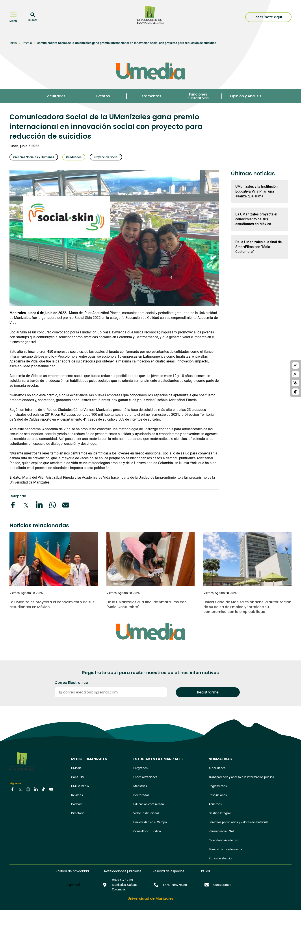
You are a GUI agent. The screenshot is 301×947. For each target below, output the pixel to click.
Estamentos (150, 96)
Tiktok (43, 789)
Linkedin (36, 789)
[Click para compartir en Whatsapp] (52, 505)
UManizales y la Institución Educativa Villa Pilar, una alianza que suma (256, 191)
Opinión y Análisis (245, 96)
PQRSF (206, 871)
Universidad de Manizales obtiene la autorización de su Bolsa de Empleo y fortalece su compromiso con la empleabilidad (247, 606)
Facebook (12, 789)
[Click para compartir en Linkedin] (39, 505)
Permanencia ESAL (222, 831)
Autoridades (217, 768)
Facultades (55, 96)
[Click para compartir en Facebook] (12, 505)
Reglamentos (218, 786)
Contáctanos (222, 884)
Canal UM (77, 777)
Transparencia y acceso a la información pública (241, 777)
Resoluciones (218, 795)
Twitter (20, 789)
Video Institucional (146, 813)
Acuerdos (215, 804)
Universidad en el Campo (150, 822)
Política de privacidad (72, 871)
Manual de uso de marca (225, 849)
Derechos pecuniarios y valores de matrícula (238, 822)
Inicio (13, 43)
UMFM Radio (80, 786)
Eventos (103, 96)
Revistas (77, 795)
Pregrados (140, 768)
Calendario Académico (224, 840)
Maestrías (140, 786)
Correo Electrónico (71, 682)
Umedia (27, 43)
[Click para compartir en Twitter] (26, 505)
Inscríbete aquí (268, 17)
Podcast (77, 804)
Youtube (51, 789)
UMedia (76, 768)
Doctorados (141, 795)
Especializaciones (145, 777)
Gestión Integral (219, 813)
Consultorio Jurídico (147, 831)
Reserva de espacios (168, 871)
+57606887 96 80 (175, 885)
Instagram (28, 789)
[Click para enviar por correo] (65, 505)
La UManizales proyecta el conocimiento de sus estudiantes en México (256, 219)
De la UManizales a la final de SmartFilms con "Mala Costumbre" (258, 247)
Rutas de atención (221, 858)
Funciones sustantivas (198, 96)
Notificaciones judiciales (122, 871)
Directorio (77, 813)
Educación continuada (148, 804)
